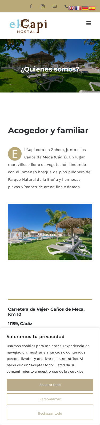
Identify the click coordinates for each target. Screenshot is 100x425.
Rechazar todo (50, 413)
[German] (85, 7)
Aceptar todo (50, 384)
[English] (71, 7)
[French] (78, 7)
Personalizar (50, 399)
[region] (50, 376)
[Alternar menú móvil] (89, 23)
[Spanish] (92, 7)
